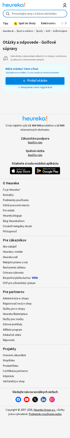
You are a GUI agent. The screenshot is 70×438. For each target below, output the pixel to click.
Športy (39, 31)
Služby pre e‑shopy (14, 309)
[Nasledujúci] (66, 23)
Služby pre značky (13, 319)
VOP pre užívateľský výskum (19, 283)
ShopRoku (9, 360)
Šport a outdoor (25, 31)
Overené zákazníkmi (14, 355)
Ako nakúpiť (10, 247)
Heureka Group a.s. (44, 410)
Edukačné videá (12, 335)
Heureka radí (10, 257)
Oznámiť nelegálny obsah (17, 226)
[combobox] (35, 13)
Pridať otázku (37, 80)
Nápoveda (9, 340)
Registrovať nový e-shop (17, 304)
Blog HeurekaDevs (14, 221)
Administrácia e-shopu (16, 298)
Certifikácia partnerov (15, 371)
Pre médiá (8, 211)
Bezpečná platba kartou (17, 278)
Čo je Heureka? (11, 190)
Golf (48, 31)
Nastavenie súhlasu (14, 268)
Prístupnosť (10, 231)
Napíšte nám (35, 143)
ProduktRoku (10, 366)
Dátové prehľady (12, 324)
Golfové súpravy (61, 31)
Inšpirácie (8, 376)
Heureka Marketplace (15, 314)
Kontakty (8, 195)
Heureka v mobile (13, 252)
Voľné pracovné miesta (16, 205)
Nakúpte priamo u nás (15, 262)
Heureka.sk (8, 31)
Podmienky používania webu (45, 414)
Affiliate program (12, 330)
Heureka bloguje (12, 216)
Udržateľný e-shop (14, 381)
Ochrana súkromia (13, 273)
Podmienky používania (16, 200)
